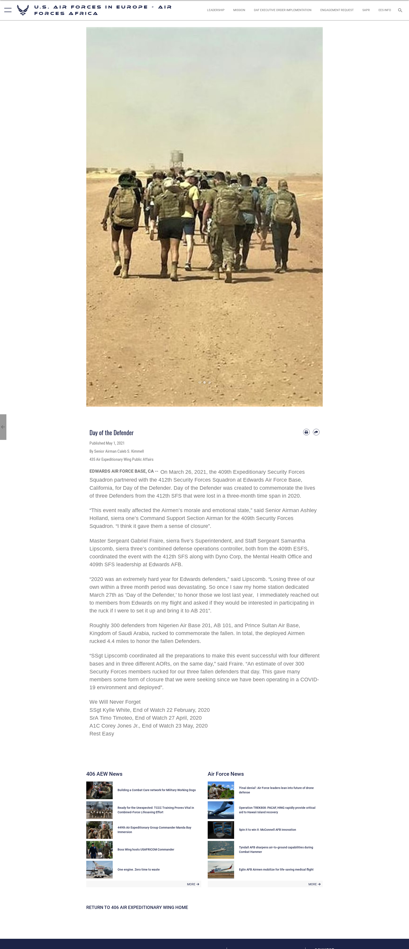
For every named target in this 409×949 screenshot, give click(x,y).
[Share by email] (316, 432)
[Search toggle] (401, 10)
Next (311, 217)
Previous (98, 217)
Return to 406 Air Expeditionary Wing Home (137, 907)
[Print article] (306, 432)
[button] (7, 10)
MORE (191, 884)
